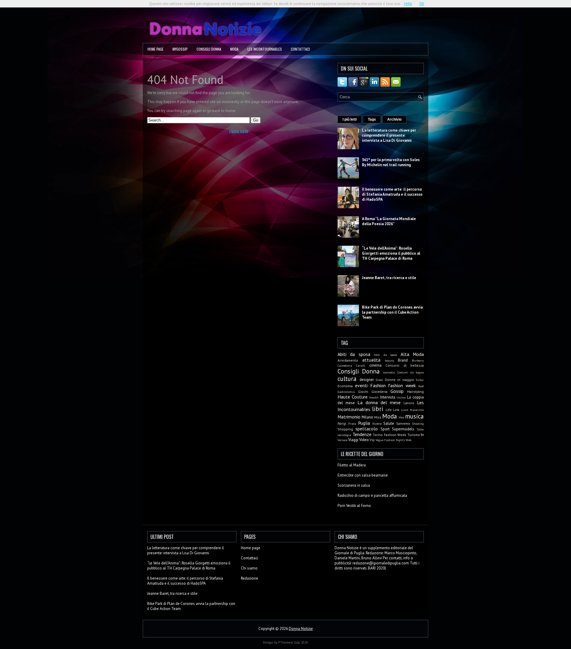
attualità (371, 360)
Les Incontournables (264, 49)
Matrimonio (349, 417)
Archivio (394, 119)
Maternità (417, 410)
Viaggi (353, 439)
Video (364, 439)
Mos (401, 417)
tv (422, 434)
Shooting (418, 423)
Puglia (364, 423)
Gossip (397, 391)
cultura (347, 379)
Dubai (420, 380)
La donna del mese (379, 402)
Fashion (378, 385)
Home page (156, 49)
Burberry (418, 360)
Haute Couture (353, 397)
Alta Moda (412, 354)
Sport (385, 429)
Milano (367, 417)
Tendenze (361, 434)
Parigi (342, 423)
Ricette (377, 423)
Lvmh (404, 410)
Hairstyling (415, 391)
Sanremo (403, 423)
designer (367, 379)
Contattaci (300, 49)
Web (408, 440)
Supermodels (403, 429)
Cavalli (360, 365)
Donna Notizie (301, 628)
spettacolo (366, 429)
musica (414, 416)
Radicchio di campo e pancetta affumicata (372, 495)
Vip (372, 440)
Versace (342, 440)
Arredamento (348, 360)
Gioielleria (379, 391)
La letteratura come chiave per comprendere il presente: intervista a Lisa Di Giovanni (389, 135)
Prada (352, 423)
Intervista (387, 397)
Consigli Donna (209, 49)
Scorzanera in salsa (354, 485)
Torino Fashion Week (389, 434)
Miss (377, 417)
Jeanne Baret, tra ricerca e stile (389, 277)
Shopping (345, 429)
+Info (408, 3)
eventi (361, 385)
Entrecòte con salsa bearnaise (363, 475)
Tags (372, 119)
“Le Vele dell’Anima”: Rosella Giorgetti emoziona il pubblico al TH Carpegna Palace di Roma (391, 253)
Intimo (401, 397)
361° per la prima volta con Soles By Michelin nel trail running (391, 162)
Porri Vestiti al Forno (354, 505)
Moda (234, 49)
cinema (375, 365)
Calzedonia (345, 365)
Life (389, 409)
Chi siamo (249, 568)
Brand (403, 360)
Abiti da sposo (385, 355)
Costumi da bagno (410, 372)
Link (396, 409)
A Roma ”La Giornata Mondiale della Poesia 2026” (389, 221)
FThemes (285, 642)
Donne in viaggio (399, 379)
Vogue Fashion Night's (390, 440)
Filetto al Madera (352, 465)
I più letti (350, 119)
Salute (388, 423)
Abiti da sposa (354, 354)
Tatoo (420, 429)
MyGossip (180, 49)
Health (374, 397)
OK (421, 3)
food (421, 386)
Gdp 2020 (301, 642)
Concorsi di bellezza (404, 365)
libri (377, 409)
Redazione (249, 578)
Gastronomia (346, 392)
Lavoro (409, 403)
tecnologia (344, 435)
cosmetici (389, 372)
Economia (345, 386)
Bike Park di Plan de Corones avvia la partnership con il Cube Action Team (392, 312)
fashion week (402, 385)
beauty (389, 360)
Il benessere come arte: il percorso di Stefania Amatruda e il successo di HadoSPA (392, 194)
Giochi (363, 391)
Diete (379, 380)
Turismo (413, 434)
